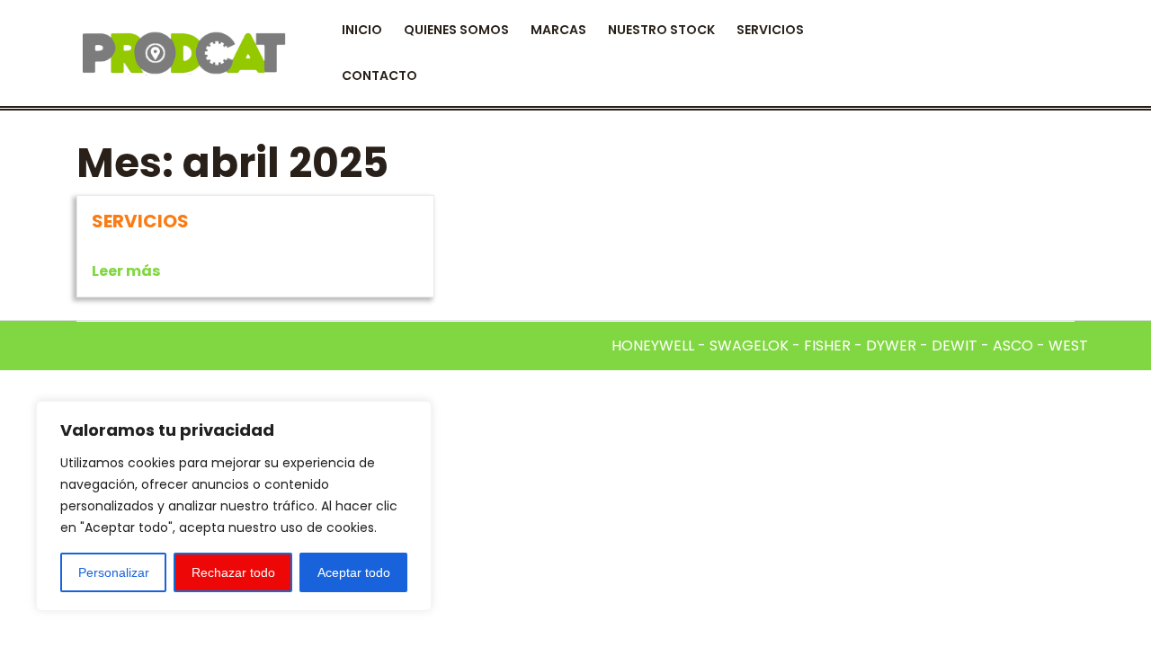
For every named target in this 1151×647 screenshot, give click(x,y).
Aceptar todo (353, 572)
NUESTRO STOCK (661, 30)
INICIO (362, 30)
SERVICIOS (770, 30)
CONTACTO (379, 75)
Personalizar (113, 572)
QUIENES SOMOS (456, 30)
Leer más (126, 271)
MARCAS (558, 30)
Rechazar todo (233, 572)
